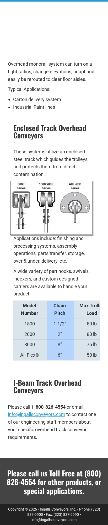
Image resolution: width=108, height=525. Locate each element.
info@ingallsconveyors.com (36, 414)
